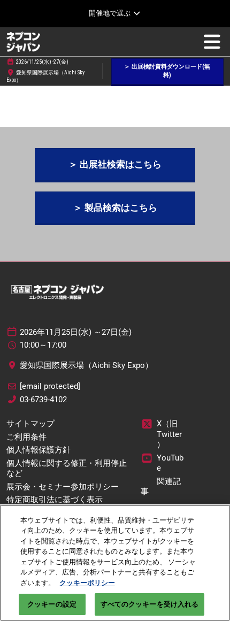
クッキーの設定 (51, 604)
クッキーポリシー (87, 583)
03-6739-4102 (43, 399)
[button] (167, 71)
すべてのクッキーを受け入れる (150, 604)
